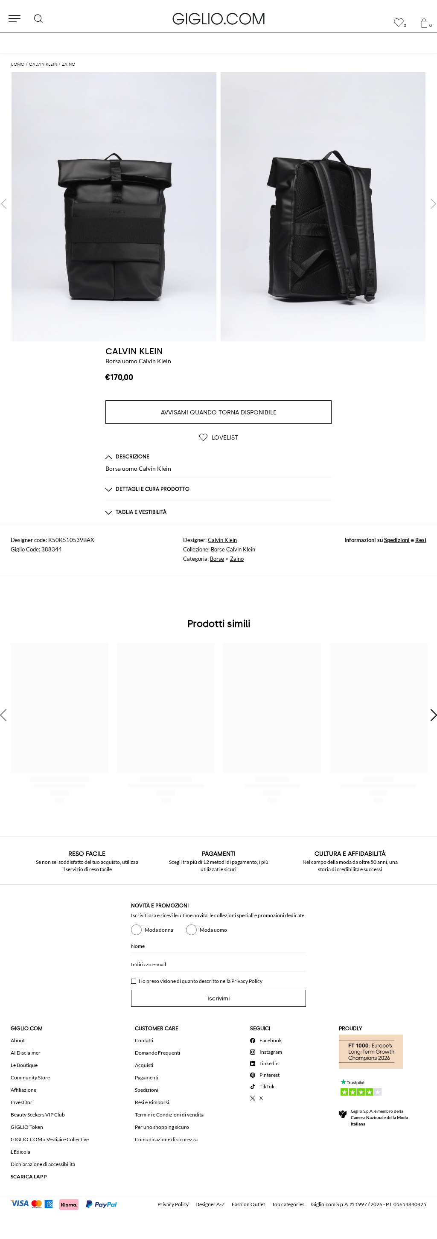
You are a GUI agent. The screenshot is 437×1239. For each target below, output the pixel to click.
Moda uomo (213, 930)
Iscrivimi (218, 998)
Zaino (237, 558)
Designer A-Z (209, 1204)
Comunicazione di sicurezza (166, 1139)
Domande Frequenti (157, 1053)
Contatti (144, 1040)
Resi (420, 539)
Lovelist (224, 437)
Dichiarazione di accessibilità (43, 1164)
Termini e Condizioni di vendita (169, 1114)
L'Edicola (20, 1152)
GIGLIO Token (27, 1127)
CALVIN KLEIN (134, 351)
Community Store (30, 1077)
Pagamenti (146, 1077)
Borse (217, 558)
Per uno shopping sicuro (162, 1127)
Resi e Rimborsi (152, 1102)
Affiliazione (23, 1090)
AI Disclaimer (26, 1053)
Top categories (288, 1204)
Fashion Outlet (248, 1204)
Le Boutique (24, 1065)
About (18, 1040)
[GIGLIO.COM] (218, 18)
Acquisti (144, 1065)
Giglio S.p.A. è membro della (379, 1117)
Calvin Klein (222, 539)
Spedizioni (397, 539)
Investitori (22, 1102)
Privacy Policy (246, 981)
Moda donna (159, 930)
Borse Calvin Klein (233, 549)
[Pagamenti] (68, 1203)
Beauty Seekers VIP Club (38, 1114)
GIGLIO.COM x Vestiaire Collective (50, 1139)
